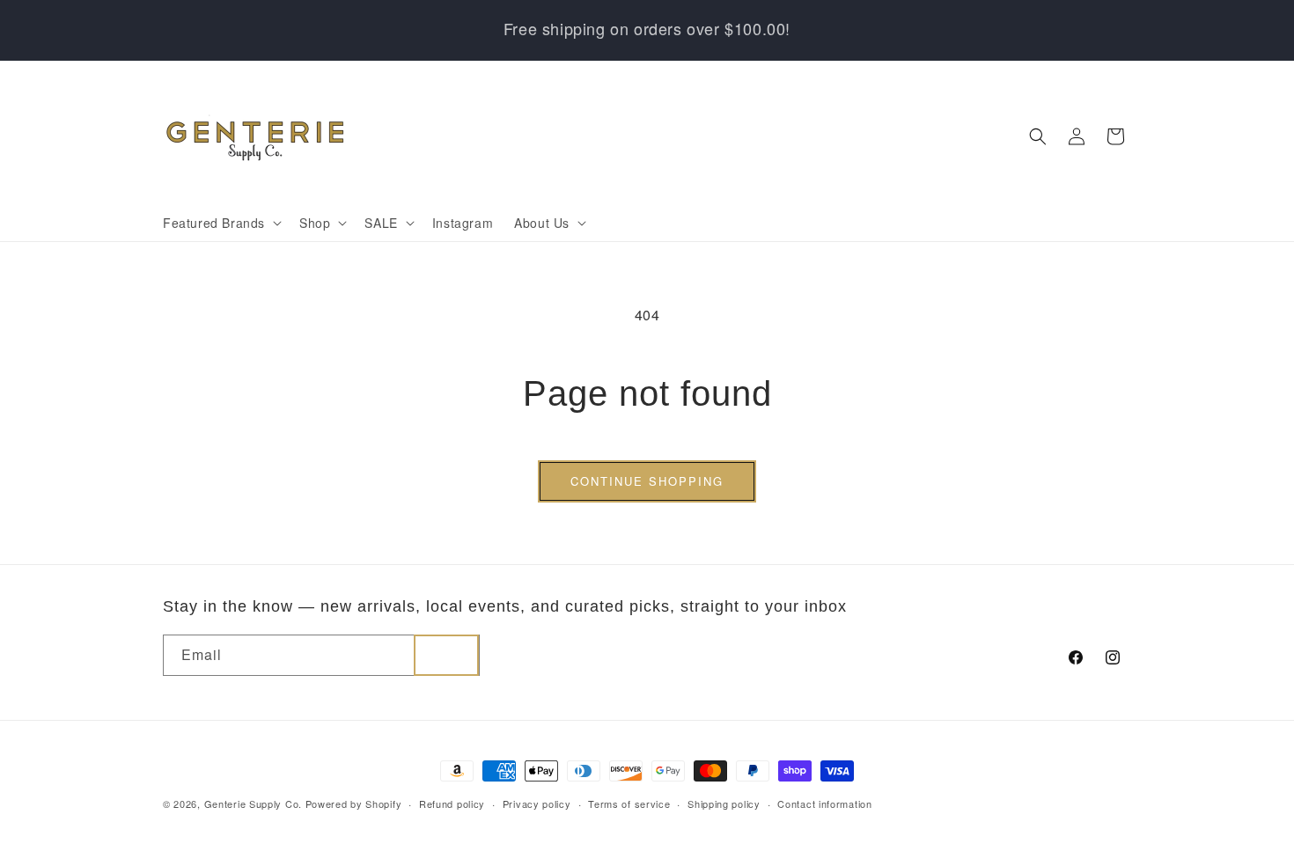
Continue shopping (647, 481)
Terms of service (629, 803)
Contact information (824, 803)
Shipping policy (724, 803)
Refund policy (452, 803)
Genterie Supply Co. (253, 803)
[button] (220, 222)
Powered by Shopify (353, 803)
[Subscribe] (446, 655)
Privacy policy (537, 803)
